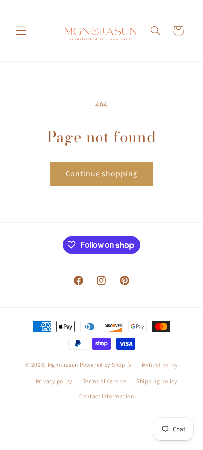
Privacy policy (54, 381)
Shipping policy (156, 381)
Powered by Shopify (106, 364)
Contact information (106, 396)
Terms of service (105, 381)
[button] (20, 30)
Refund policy (160, 365)
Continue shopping (102, 173)
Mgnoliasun (63, 364)
